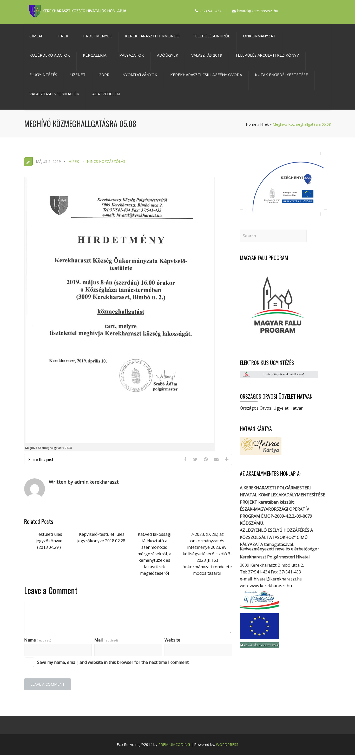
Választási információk (54, 93)
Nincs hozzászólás (106, 161)
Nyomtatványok (139, 74)
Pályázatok (131, 55)
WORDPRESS (227, 744)
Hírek (62, 35)
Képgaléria (94, 55)
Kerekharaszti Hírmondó (152, 35)
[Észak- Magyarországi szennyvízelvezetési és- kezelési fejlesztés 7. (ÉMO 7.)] (283, 214)
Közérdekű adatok (49, 55)
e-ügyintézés (43, 74)
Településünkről (211, 35)
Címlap (36, 35)
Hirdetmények (96, 35)
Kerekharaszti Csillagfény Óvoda (206, 74)
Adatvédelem (106, 93)
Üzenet (78, 74)
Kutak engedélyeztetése (281, 74)
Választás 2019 (206, 55)
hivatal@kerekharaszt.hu (278, 579)
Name (37, 640)
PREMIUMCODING (174, 744)
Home (251, 124)
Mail (106, 640)
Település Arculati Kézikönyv (267, 55)
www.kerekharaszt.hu (271, 586)
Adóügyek (167, 55)
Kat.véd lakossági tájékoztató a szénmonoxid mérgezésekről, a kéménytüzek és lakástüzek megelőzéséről (154, 553)
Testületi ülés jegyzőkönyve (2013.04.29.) (49, 540)
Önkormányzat (259, 35)
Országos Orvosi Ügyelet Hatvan (272, 408)
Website (172, 640)
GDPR (103, 74)
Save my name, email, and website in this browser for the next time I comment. (113, 662)
